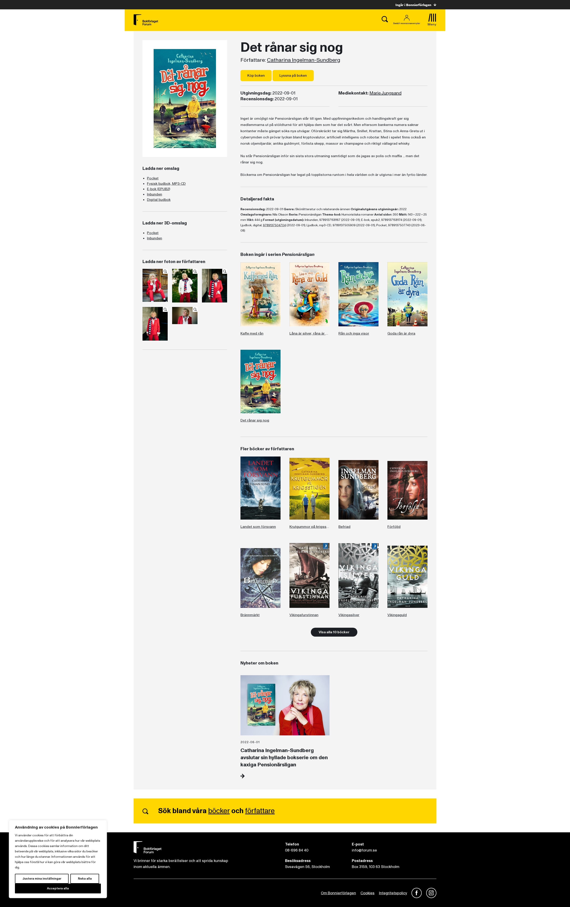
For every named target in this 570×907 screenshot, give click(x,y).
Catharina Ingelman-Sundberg (303, 60)
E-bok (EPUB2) (158, 189)
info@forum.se (364, 850)
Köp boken (256, 75)
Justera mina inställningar (41, 878)
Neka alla (85, 878)
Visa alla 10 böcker (334, 632)
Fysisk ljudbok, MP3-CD (166, 183)
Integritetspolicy (393, 893)
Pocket (153, 178)
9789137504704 (274, 225)
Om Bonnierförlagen (338, 893)
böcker (219, 811)
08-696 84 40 (296, 850)
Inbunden (154, 194)
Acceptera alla (58, 888)
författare (260, 811)
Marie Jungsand (385, 93)
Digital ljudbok (159, 199)
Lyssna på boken (293, 75)
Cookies (367, 893)
